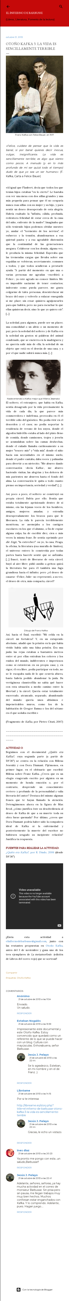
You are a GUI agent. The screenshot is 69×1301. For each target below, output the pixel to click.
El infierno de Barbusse (24, 13)
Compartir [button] (11, 972)
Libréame (23, 1090)
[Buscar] (61, 5)
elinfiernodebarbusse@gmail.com (26, 941)
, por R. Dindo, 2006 (30, 852)
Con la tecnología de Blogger (37, 1289)
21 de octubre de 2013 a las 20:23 (35, 1153)
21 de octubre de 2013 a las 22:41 (35, 1178)
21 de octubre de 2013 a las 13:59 (34, 1024)
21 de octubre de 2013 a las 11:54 (34, 999)
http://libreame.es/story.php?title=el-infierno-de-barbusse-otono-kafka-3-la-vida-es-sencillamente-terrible (40, 1110)
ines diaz (23, 1150)
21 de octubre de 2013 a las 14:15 (34, 1093)
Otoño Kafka (54, 945)
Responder (24, 1013)
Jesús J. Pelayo (38, 1054)
